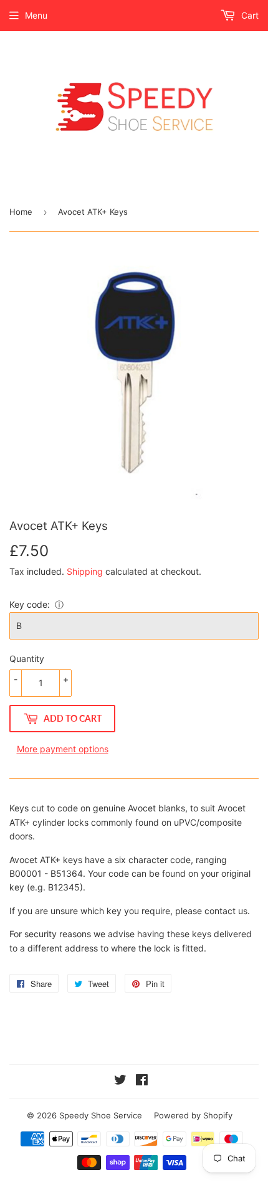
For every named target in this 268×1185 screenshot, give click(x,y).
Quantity (26, 658)
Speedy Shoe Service (100, 1115)
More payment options (62, 749)
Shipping (85, 571)
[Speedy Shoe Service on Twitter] (120, 1081)
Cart (249, 15)
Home (20, 212)
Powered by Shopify (193, 1115)
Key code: (29, 604)
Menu (36, 15)
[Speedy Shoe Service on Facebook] (141, 1081)
